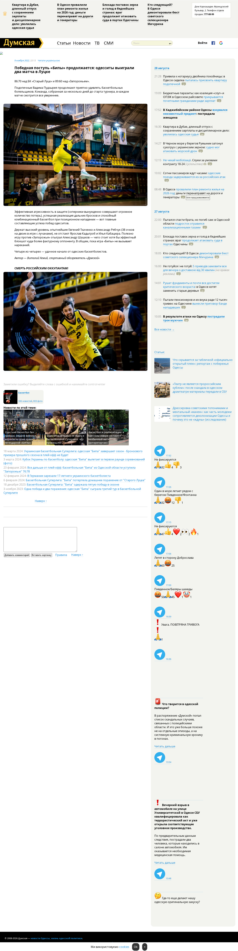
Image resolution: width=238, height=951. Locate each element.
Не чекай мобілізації (177, 160)
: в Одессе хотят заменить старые (190, 289)
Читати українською (49, 60)
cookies (124, 947)
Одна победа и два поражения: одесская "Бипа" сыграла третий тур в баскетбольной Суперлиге (72, 491)
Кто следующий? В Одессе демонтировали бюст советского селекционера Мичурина (163, 14)
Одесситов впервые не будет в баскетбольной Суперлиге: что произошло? (65, 439)
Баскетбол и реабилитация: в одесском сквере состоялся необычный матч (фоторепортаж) (106, 437)
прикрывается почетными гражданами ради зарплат (193, 99)
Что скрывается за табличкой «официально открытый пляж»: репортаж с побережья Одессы (203, 363)
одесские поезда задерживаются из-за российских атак (194, 175)
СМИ (108, 43)
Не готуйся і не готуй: (178, 266)
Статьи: (159, 352)
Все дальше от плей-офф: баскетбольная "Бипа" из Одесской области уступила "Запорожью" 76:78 (69, 469)
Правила (61, 555)
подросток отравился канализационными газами (183, 225)
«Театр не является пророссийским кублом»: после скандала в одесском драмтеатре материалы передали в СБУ (200, 387)
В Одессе (169, 189)
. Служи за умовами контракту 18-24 (190, 162)
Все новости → (164, 329)
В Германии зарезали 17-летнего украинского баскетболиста (69, 476)
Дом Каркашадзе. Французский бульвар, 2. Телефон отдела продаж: (211, 10)
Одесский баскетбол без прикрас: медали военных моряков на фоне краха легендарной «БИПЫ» (20, 437)
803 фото (38, 401)
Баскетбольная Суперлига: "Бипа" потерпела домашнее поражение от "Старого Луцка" (85, 480)
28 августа (161, 68)
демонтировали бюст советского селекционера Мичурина (196, 255)
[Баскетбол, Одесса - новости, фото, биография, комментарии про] (10, 403)
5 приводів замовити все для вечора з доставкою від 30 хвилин (195, 268)
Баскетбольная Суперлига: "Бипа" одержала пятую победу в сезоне (73, 484)
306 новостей (25, 401)
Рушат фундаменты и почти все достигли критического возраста (191, 285)
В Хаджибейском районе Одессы (187, 110)
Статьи (64, 43)
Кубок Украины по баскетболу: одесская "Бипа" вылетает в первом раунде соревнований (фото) (74, 461)
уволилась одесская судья (181, 134)
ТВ (97, 43)
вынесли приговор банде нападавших (195, 305)
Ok (136, 947)
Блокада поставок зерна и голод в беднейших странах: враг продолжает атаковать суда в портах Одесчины (120, 12)
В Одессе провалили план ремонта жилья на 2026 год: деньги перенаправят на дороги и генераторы (75, 12)
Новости (81, 43)
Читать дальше (164, 746)
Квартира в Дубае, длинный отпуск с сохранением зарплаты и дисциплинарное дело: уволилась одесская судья (26, 16)
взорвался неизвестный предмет (195, 112)
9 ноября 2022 (21, 60)
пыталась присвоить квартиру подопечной (195, 82)
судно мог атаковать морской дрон (191, 149)
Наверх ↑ (41, 501)
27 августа (161, 211)
